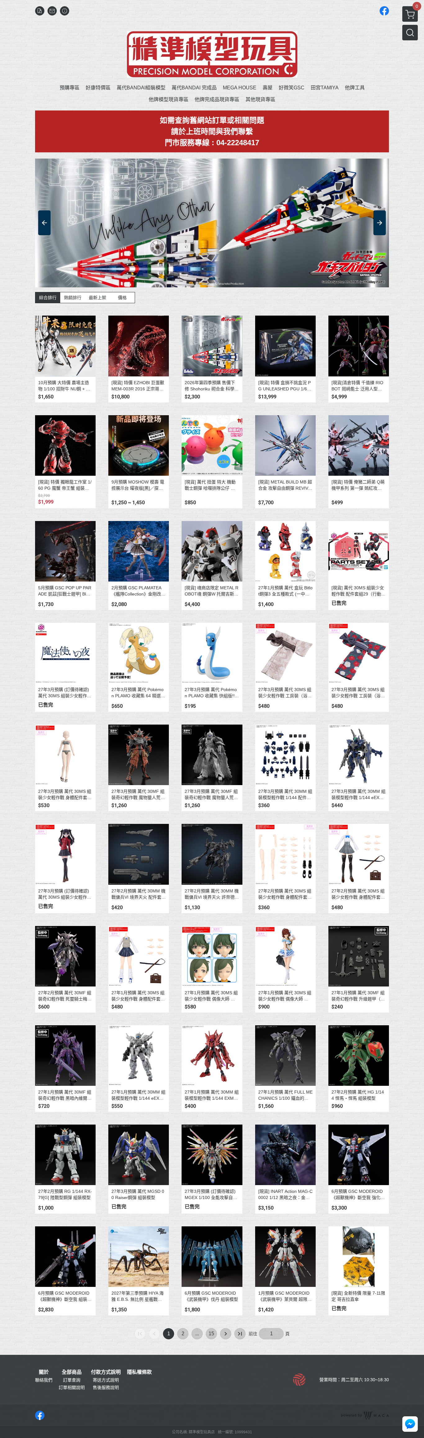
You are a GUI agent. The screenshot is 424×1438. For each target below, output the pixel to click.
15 (211, 1333)
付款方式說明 (106, 1372)
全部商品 (72, 1372)
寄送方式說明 (106, 1380)
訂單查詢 (71, 1380)
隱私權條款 (139, 1372)
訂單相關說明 (72, 1387)
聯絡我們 (43, 1380)
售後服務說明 (106, 1387)
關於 (44, 1372)
